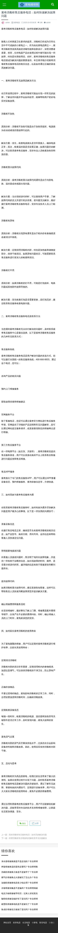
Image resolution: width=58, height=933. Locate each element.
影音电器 (43, 923)
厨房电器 (16, 23)
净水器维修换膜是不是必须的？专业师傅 (19, 861)
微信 (24, 823)
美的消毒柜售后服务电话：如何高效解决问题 (28, 835)
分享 (37, 823)
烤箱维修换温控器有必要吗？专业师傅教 (19, 867)
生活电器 (26, 923)
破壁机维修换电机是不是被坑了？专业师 (19, 904)
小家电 (34, 923)
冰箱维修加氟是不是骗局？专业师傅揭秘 (19, 888)
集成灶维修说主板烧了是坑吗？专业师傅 (19, 909)
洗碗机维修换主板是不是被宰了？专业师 (19, 872)
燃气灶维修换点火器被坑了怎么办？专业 (19, 877)
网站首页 (7, 923)
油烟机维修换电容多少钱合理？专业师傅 (19, 883)
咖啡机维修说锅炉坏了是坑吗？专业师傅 (19, 899)
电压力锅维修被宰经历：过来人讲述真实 (19, 893)
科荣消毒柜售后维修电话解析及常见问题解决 (28, 838)
